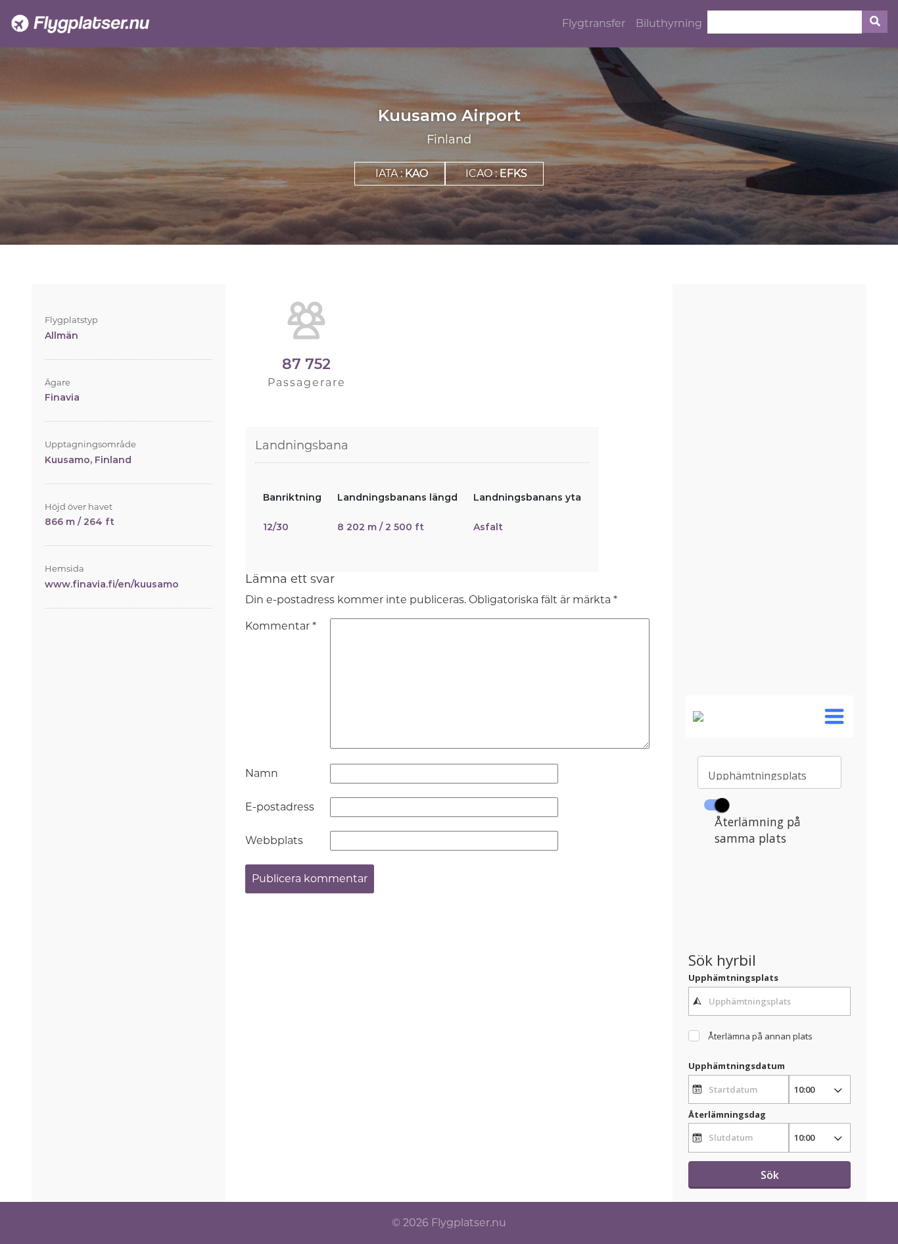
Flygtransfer (593, 23)
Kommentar (280, 626)
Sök (770, 1175)
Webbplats (274, 840)
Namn (261, 773)
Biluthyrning (669, 23)
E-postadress (279, 807)
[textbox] (769, 1001)
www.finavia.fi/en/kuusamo (112, 584)
